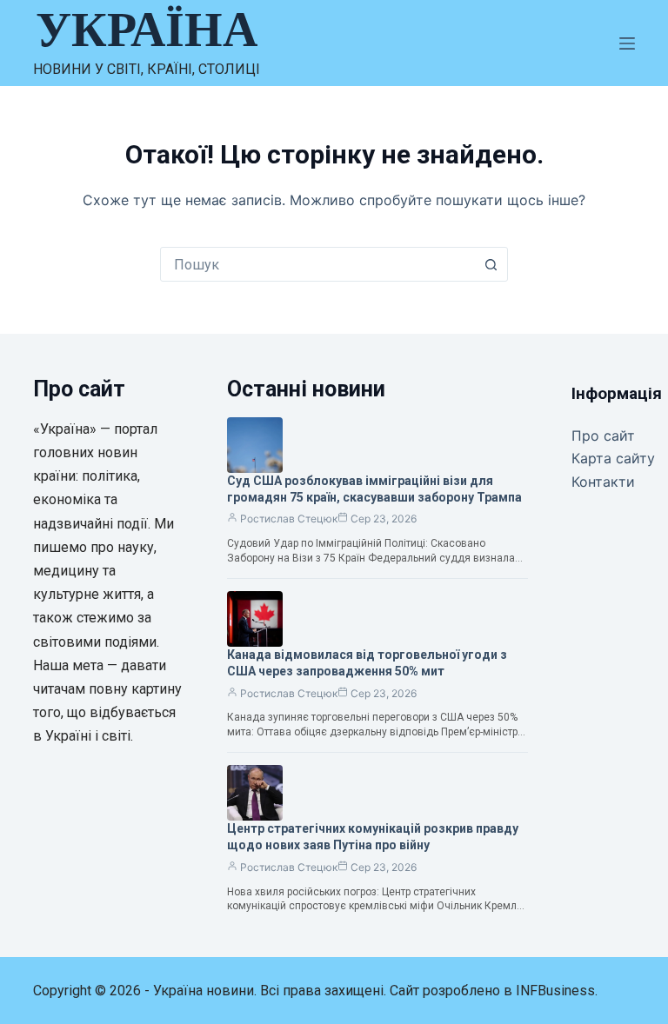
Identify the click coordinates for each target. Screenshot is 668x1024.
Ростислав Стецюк (288, 518)
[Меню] (627, 43)
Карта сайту (613, 458)
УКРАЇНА (146, 30)
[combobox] (317, 264)
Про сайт (603, 435)
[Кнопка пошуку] (490, 264)
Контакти (603, 481)
